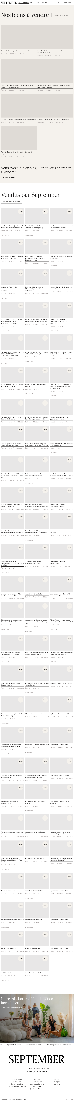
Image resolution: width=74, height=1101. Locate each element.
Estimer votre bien (64, 2)
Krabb (71, 1099)
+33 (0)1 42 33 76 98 (37, 1071)
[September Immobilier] (9, 3)
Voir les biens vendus (61, 15)
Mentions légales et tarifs (19, 1099)
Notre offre (34, 2)
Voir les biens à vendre (11, 201)
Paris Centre (37, 1086)
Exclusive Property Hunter (17, 1086)
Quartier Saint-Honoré (37, 1089)
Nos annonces (23, 2)
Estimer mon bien (9, 177)
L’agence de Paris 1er (37, 1084)
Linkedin (57, 1084)
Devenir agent (37, 1082)
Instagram (57, 1082)
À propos (44, 2)
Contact (57, 1079)
